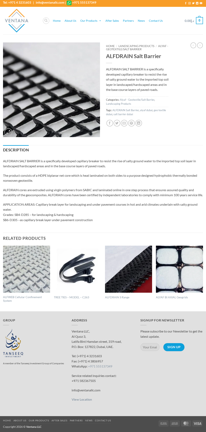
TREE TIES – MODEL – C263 (71, 297)
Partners (128, 20)
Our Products (88, 20)
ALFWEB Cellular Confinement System (22, 299)
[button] (194, 20)
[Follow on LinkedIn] (197, 3)
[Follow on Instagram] (189, 3)
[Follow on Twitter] (193, 3)
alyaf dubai (146, 110)
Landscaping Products (136, 46)
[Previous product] (200, 45)
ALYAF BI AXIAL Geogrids (172, 297)
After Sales (112, 20)
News (141, 20)
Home (57, 20)
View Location (82, 399)
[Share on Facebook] (109, 123)
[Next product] (193, 45)
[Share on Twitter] (117, 123)
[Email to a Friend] (124, 123)
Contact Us (156, 20)
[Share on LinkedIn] (138, 123)
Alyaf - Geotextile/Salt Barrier (137, 47)
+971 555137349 (84, 2)
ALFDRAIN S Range (117, 297)
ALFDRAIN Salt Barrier (125, 110)
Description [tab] (16, 150)
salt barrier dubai (123, 114)
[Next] (203, 278)
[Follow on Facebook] (185, 3)
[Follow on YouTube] (201, 3)
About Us (70, 20)
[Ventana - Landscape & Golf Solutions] (19, 20)
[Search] (46, 20)
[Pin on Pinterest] (131, 123)
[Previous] (3, 278)
